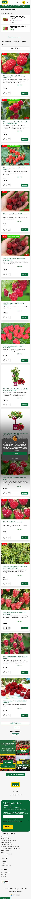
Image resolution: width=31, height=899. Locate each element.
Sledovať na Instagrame (17, 774)
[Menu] (27, 2)
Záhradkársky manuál (6, 842)
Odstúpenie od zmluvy (6, 854)
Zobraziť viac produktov (14, 37)
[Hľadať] (17, 2)
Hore (16, 734)
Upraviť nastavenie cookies (15, 891)
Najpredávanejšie (6, 41)
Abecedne (5, 45)
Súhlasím (16, 453)
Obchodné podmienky (6, 844)
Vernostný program (5, 850)
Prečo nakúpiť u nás (6, 836)
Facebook (13, 790)
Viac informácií (15, 450)
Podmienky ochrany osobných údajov (10, 846)
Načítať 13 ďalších (15, 723)
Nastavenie (15, 458)
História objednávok (6, 865)
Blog (2, 852)
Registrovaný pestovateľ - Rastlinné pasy (11, 848)
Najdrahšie (24, 41)
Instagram (17, 790)
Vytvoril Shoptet (16, 895)
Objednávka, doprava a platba (8, 840)
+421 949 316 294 (17, 795)
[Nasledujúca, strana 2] (15, 727)
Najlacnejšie (16, 41)
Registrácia (4, 863)
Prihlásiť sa (8, 826)
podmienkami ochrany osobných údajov (12, 821)
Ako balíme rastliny (5, 838)
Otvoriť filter (14, 48)
